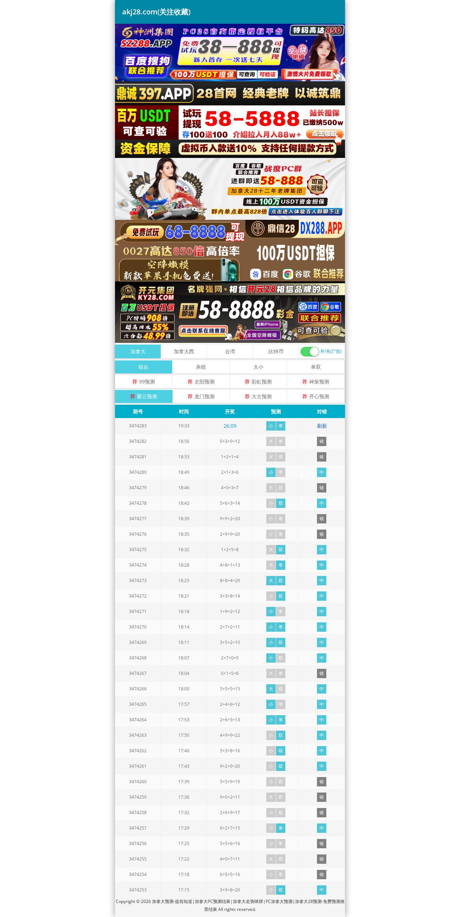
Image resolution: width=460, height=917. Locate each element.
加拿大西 (184, 351)
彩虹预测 (262, 381)
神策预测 (319, 381)
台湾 (230, 351)
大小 (258, 366)
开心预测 (319, 396)
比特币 (276, 351)
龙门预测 (204, 396)
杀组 (201, 366)
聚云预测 (147, 396)
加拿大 (138, 351)
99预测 (147, 381)
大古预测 (262, 396)
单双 (316, 366)
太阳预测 (204, 381)
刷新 (322, 425)
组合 (143, 366)
